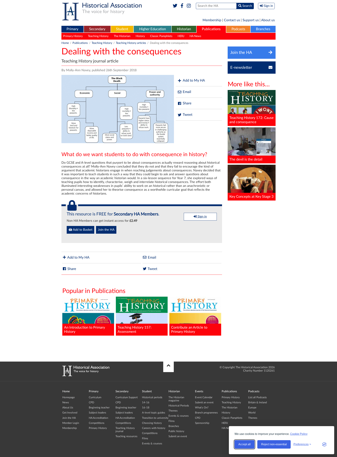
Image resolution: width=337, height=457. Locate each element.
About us (268, 20)
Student (122, 29)
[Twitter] (175, 6)
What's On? (202, 407)
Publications (211, 29)
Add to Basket (82, 229)
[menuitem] (72, 29)
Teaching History (98, 36)
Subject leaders (97, 412)
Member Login (70, 423)
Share (187, 103)
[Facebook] (182, 6)
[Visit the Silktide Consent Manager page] (324, 444)
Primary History (73, 36)
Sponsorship (202, 423)
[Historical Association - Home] (85, 375)
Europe (252, 407)
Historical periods (152, 397)
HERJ (181, 36)
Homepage (68, 397)
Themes (173, 410)
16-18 (145, 407)
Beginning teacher (99, 407)
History (140, 36)
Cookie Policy (299, 434)
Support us (251, 20)
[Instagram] (189, 6)
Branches (263, 29)
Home (65, 43)
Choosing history (152, 423)
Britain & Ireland (257, 402)
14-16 (145, 402)
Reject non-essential (274, 444)
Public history (176, 431)
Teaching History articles (131, 43)
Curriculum (95, 397)
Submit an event (177, 436)
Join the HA (106, 229)
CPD (91, 402)
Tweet (187, 114)
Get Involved (69, 412)
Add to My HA (194, 80)
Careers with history (153, 428)
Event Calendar (203, 397)
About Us (67, 407)
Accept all (244, 444)
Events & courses (152, 443)
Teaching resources (126, 436)
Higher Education (152, 29)
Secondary (97, 29)
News (65, 402)
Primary (72, 29)
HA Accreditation (98, 418)
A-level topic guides (153, 412)
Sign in (202, 216)
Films (145, 438)
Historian (184, 29)
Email (187, 92)
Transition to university (155, 418)
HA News (195, 36)
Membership (212, 20)
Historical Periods (178, 405)
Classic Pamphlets (161, 36)
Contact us (232, 20)
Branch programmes (206, 412)
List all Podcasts (257, 397)
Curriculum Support (126, 397)
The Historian (122, 36)
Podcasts (238, 29)
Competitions (96, 423)
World (251, 412)
